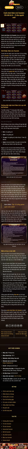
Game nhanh (6, 440)
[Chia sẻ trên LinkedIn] (21, 325)
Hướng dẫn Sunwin (8, 421)
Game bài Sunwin (8, 429)
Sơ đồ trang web (7, 410)
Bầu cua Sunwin (7, 437)
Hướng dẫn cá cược (8, 397)
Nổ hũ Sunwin (6, 432)
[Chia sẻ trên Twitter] (12, 325)
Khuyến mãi (6, 408)
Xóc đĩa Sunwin (7, 435)
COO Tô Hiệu (17, 376)
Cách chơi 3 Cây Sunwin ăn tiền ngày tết (21, 334)
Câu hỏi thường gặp (8, 399)
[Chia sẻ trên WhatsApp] (7, 325)
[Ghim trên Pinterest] (18, 325)
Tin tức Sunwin (7, 424)
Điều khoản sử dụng (8, 394)
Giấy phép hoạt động (8, 405)
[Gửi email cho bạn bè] (15, 325)
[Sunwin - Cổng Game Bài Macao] (14, 2)
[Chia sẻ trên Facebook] (9, 325)
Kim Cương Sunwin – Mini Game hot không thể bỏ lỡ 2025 (7, 334)
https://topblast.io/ (8, 363)
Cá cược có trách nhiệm (9, 402)
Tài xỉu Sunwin (7, 426)
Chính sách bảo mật (8, 391)
